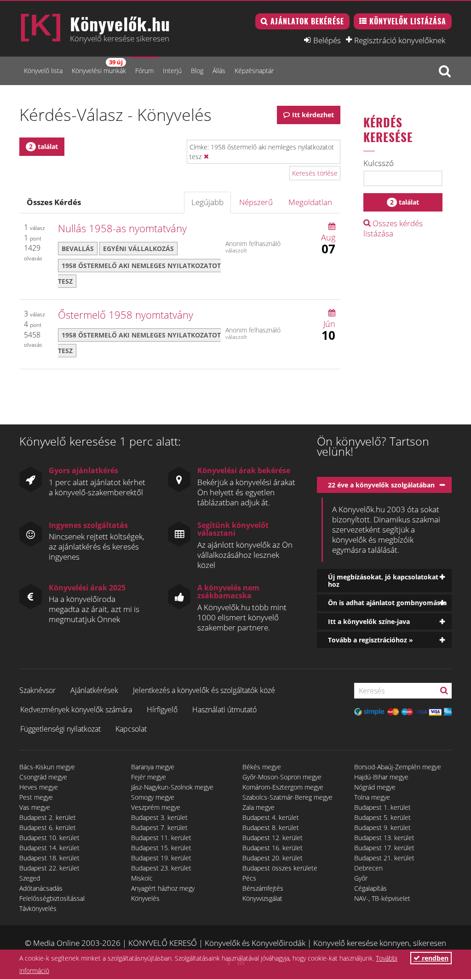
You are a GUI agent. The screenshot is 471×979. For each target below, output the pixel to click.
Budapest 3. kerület (159, 817)
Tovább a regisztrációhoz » (370, 639)
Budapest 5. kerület (382, 817)
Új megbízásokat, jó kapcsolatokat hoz (383, 580)
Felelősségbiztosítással (52, 898)
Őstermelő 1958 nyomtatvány (125, 314)
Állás (219, 70)
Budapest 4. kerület (270, 817)
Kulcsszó (378, 163)
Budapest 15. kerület (161, 847)
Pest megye (36, 797)
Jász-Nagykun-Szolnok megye (172, 787)
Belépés (327, 40)
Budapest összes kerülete (279, 868)
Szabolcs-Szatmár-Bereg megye (287, 797)
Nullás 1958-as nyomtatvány (122, 228)
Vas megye (34, 807)
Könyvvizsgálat (262, 898)
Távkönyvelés (38, 908)
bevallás (78, 248)
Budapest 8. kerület (270, 827)
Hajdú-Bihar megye (381, 777)
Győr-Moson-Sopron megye (282, 777)
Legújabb (207, 202)
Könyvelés (145, 898)
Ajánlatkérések (94, 690)
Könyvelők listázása (407, 21)
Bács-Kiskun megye (47, 766)
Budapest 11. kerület (161, 837)
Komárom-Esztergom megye (282, 787)
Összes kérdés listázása (393, 228)
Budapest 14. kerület (49, 847)
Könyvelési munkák (99, 66)
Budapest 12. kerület (272, 837)
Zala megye (258, 807)
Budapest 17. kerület (384, 847)
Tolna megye (372, 797)
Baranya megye (152, 766)
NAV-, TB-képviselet (382, 898)
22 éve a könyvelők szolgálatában (381, 485)
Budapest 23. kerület (161, 868)
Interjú (172, 70)
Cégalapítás (370, 888)
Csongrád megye (43, 777)
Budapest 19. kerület (161, 857)
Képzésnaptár (254, 70)
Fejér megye (148, 777)
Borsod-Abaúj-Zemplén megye (397, 766)
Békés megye (261, 766)
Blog (197, 70)
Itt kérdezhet (313, 114)
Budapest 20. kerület (272, 857)
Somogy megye (152, 797)
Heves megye (38, 787)
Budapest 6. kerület (47, 827)
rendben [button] (434, 958)
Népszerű (256, 202)
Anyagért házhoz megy (163, 888)
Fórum (144, 70)
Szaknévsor (37, 690)
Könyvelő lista (43, 70)
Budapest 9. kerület (382, 827)
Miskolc (142, 878)
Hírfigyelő (162, 709)
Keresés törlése (315, 173)
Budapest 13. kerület (384, 837)
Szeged (29, 878)
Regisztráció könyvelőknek (399, 40)
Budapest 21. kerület (384, 857)
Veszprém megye (155, 807)
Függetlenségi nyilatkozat (60, 729)
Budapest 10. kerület (49, 837)
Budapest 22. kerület (49, 868)
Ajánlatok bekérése (307, 21)
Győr (361, 878)
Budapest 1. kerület (382, 807)
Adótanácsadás (41, 888)
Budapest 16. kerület (272, 847)
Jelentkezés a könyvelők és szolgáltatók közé (204, 690)
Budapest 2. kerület (47, 817)
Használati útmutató (224, 709)
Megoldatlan (310, 202)
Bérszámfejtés (262, 888)
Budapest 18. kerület (49, 857)
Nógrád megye (375, 787)
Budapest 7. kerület (159, 827)
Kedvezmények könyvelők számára (76, 709)
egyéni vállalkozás (138, 248)
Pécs (249, 878)
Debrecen (368, 868)
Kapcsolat (131, 729)
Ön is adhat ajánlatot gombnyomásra (387, 602)
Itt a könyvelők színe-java (369, 621)
